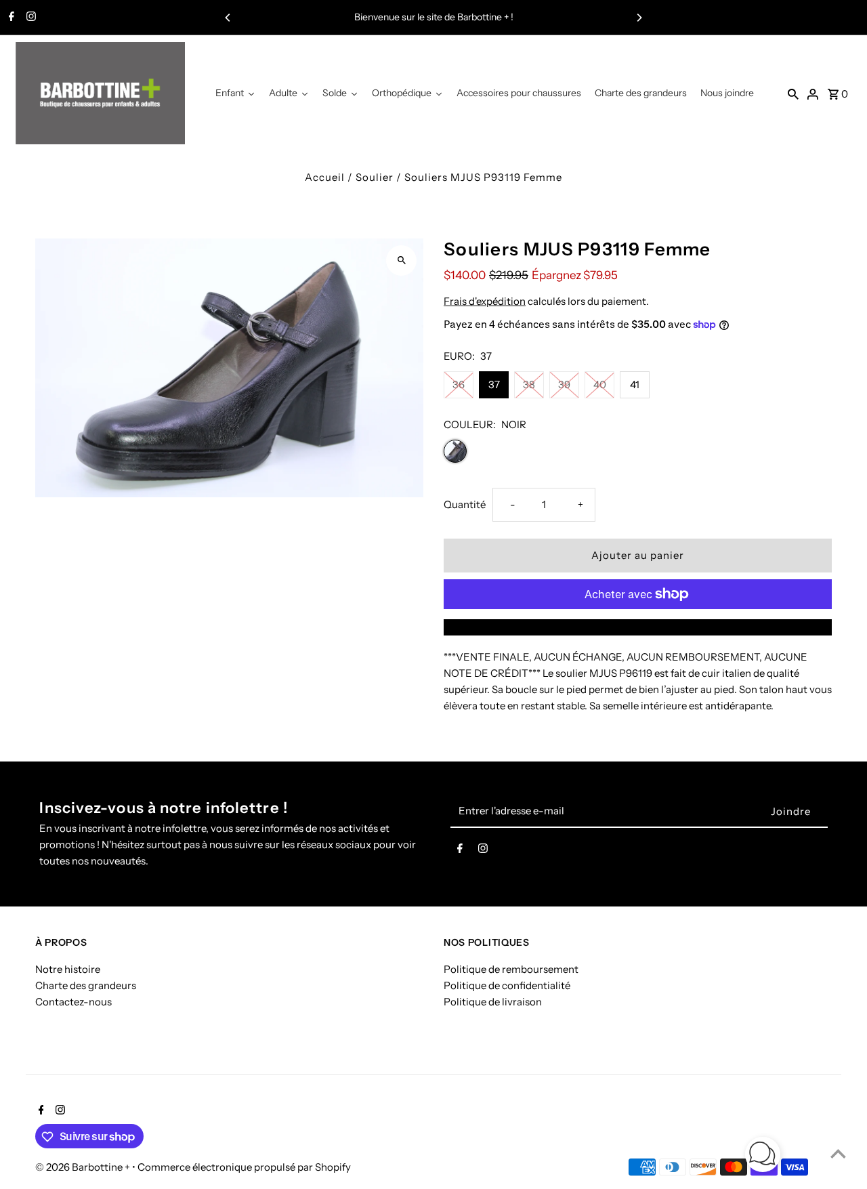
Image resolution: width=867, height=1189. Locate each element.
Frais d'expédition (485, 301)
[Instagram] (29, 17)
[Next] (639, 17)
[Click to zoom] (401, 260)
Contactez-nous (73, 1001)
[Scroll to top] (838, 1153)
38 (529, 384)
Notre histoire (67, 969)
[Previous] (228, 17)
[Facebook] (9, 17)
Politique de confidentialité (507, 985)
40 (599, 384)
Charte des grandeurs (85, 985)
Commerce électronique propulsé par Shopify (244, 1167)
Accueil (325, 177)
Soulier (375, 177)
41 (634, 384)
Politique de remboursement (511, 969)
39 (564, 384)
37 (494, 384)
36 (458, 384)
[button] (762, 1157)
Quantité (465, 504)
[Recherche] (793, 93)
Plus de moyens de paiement (637, 627)
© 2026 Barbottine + (83, 1167)
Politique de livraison (493, 1001)
